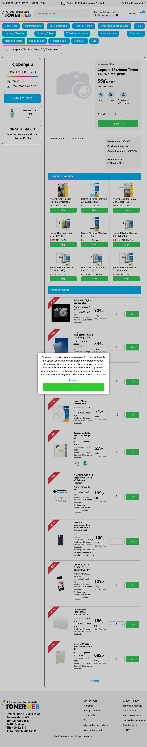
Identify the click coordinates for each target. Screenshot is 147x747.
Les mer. (73, 380)
